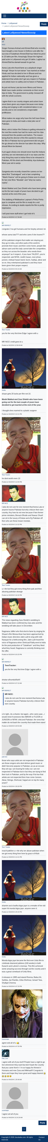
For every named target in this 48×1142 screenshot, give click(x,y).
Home (3, 23)
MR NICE (5, 503)
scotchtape (5, 1110)
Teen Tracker (6, 330)
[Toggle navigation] (4, 16)
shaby (4, 390)
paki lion (4, 757)
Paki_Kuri (5, 1058)
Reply (43, 24)
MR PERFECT (6, 225)
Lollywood (13, 23)
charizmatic (5, 1039)
